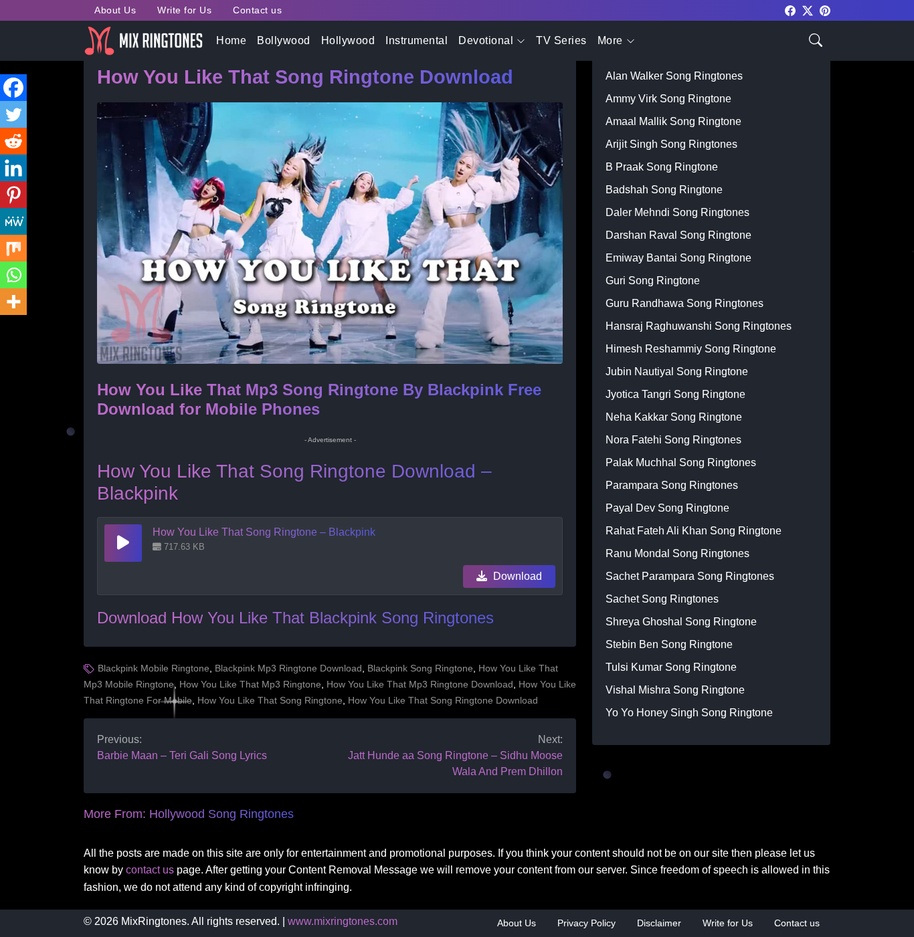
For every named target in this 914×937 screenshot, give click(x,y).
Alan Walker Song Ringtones (674, 76)
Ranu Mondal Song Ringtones (677, 553)
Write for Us (184, 10)
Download (516, 576)
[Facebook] (13, 87)
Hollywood (348, 40)
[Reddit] (13, 141)
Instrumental (416, 40)
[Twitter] (13, 114)
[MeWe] (13, 221)
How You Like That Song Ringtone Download (443, 700)
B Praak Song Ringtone (662, 167)
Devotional (485, 40)
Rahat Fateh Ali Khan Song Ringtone (694, 530)
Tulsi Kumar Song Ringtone (671, 667)
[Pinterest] (13, 194)
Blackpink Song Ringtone (420, 668)
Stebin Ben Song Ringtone (669, 644)
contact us (150, 869)
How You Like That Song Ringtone (270, 700)
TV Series (561, 40)
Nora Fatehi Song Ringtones (673, 439)
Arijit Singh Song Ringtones (671, 144)
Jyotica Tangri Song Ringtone (675, 394)
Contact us (257, 10)
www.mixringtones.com (342, 921)
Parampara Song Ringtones (672, 485)
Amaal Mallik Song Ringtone (673, 121)
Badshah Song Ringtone (664, 189)
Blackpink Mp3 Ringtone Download (288, 668)
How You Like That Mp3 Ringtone (250, 684)
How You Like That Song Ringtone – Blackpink (264, 532)
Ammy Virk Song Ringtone (668, 98)
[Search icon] (815, 39)
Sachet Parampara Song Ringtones (690, 576)
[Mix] (13, 248)
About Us (115, 10)
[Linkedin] (13, 167)
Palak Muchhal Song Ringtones (681, 462)
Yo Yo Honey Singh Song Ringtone (689, 712)
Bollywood (283, 40)
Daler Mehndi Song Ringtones (677, 212)
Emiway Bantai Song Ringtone (678, 258)
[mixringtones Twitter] (807, 9)
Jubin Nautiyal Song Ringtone (677, 371)
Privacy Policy (586, 923)
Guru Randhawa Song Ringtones (684, 303)
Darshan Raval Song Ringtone (678, 235)
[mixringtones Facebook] (790, 9)
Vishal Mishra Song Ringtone (675, 690)
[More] (13, 301)
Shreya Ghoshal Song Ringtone (681, 621)
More (610, 40)
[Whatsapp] (13, 275)
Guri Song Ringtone (653, 280)
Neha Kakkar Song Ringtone (674, 417)
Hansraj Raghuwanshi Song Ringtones (699, 326)
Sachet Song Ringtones (662, 599)
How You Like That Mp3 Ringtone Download (420, 684)
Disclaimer (659, 923)
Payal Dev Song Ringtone (667, 508)
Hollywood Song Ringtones (221, 814)
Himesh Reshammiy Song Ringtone (691, 348)
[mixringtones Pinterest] (825, 9)
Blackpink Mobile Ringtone (153, 668)
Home (231, 40)
